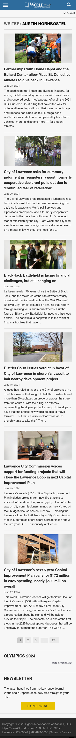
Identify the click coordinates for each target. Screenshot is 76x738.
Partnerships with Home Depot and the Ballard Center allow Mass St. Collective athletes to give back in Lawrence (37, 74)
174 (54, 640)
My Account (69, 12)
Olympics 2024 (19, 656)
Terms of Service (60, 732)
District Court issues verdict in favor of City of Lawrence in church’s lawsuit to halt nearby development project (36, 373)
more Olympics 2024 (62, 662)
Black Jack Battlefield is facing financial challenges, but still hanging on (37, 277)
